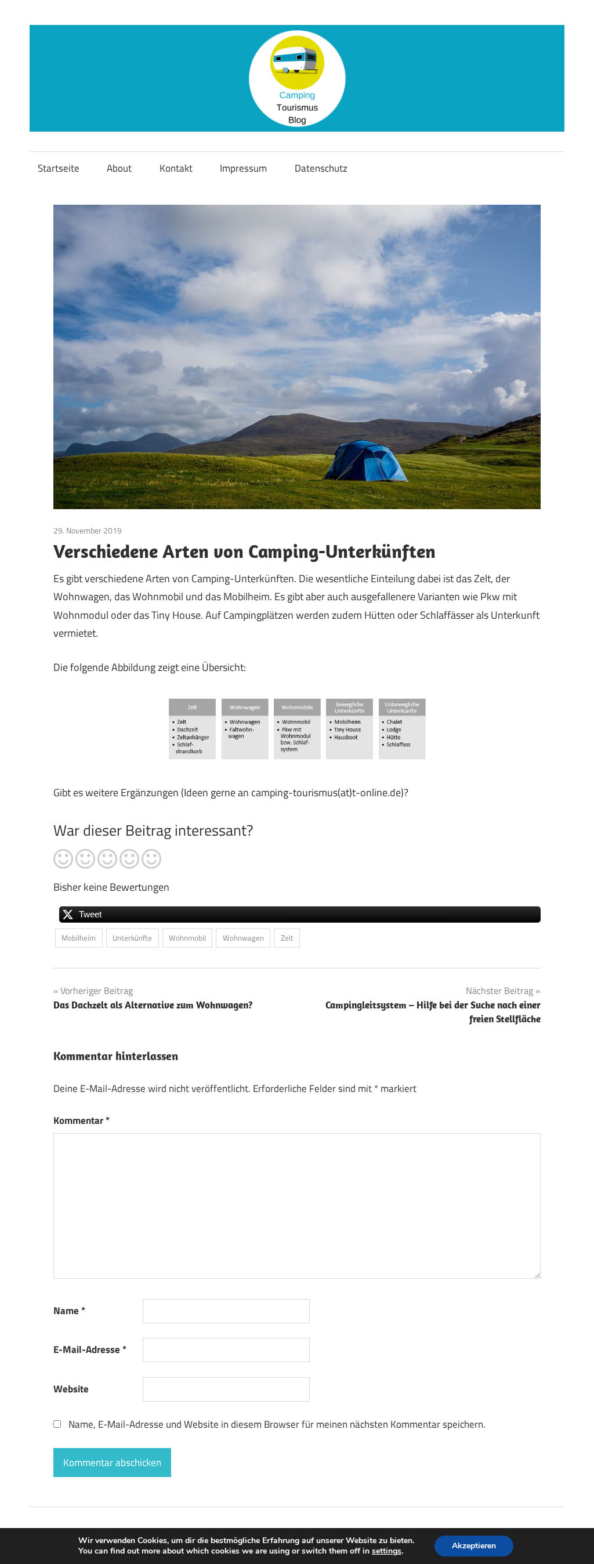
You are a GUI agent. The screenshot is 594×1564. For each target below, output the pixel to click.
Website (71, 1388)
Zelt (287, 938)
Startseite (58, 168)
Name (69, 1310)
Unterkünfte (132, 938)
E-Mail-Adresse (89, 1349)
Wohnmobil (187, 938)
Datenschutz (321, 168)
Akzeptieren (474, 1545)
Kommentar (81, 1120)
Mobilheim (78, 938)
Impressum (243, 168)
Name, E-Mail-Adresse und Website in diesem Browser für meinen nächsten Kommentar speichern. (277, 1424)
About (119, 168)
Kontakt (176, 168)
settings (386, 1551)
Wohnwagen (243, 938)
